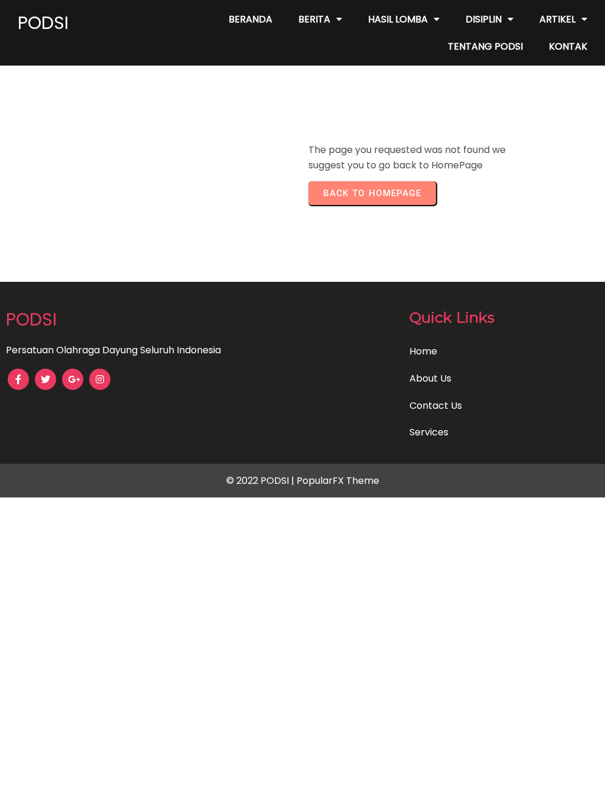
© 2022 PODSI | (261, 480)
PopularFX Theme (338, 480)
